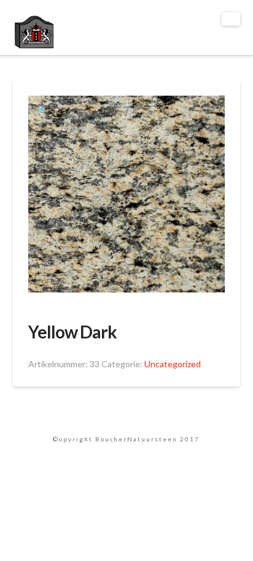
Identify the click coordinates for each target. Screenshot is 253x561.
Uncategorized (172, 364)
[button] (231, 19)
